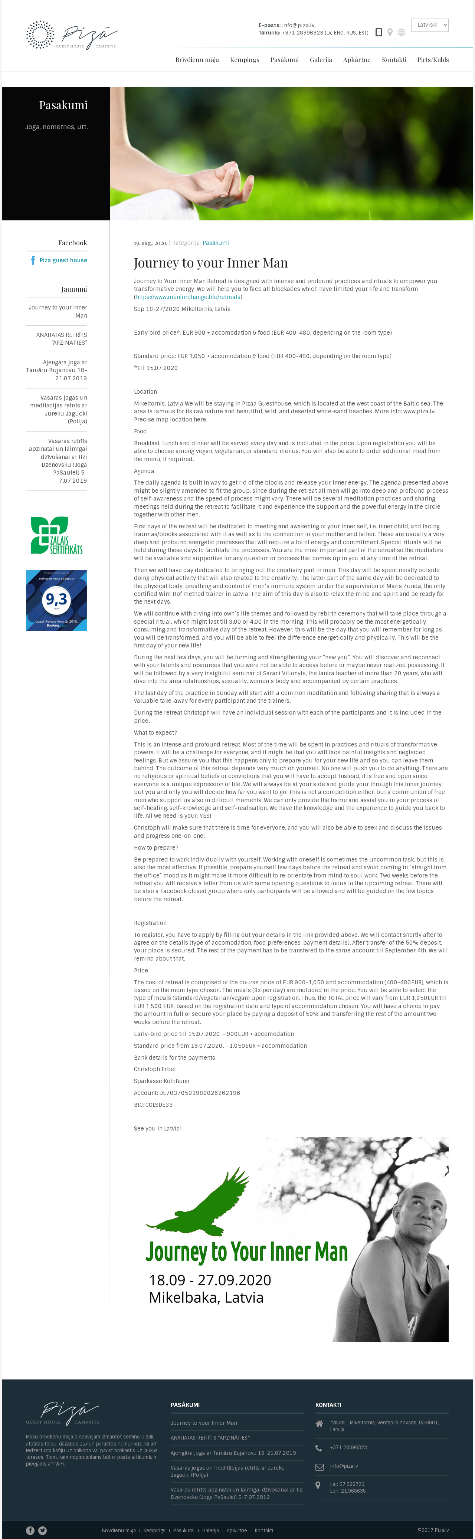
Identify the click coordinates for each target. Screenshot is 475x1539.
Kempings (244, 59)
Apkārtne (357, 59)
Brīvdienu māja (197, 59)
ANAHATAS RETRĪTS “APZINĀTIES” (61, 339)
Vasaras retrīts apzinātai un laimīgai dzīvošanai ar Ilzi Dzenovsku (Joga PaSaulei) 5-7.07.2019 (58, 461)
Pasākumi (285, 59)
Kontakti (394, 59)
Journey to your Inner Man (58, 311)
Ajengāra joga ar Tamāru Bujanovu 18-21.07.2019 (56, 370)
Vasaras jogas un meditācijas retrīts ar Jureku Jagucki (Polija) (58, 409)
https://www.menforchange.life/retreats (188, 297)
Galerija (321, 59)
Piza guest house (63, 260)
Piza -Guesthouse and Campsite (72, 41)
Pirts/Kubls (433, 59)
